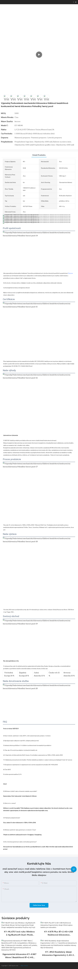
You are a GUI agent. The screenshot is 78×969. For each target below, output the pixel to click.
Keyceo (70, 273)
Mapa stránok (24, 965)
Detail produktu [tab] (39, 155)
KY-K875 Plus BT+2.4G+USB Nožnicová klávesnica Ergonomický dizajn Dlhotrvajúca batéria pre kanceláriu (58, 933)
